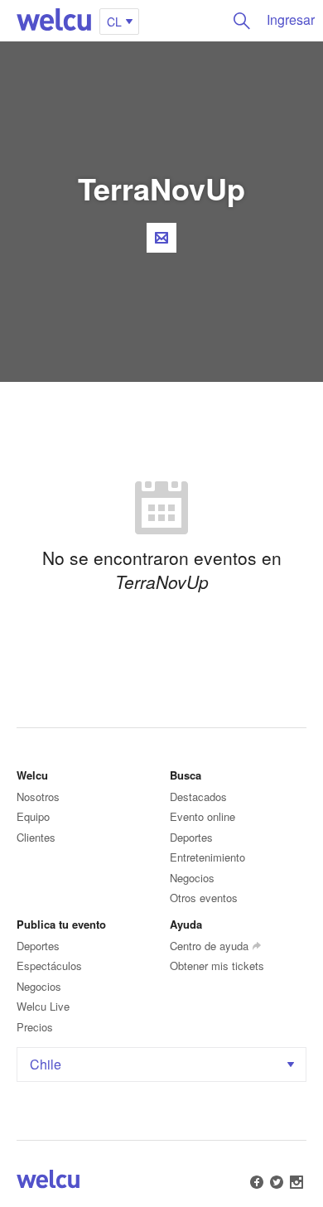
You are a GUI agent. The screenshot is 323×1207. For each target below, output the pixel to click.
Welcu (54, 20)
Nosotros (38, 796)
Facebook (257, 1182)
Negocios (192, 878)
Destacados (198, 796)
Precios (35, 1027)
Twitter (277, 1182)
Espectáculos (49, 965)
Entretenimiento (207, 857)
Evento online (202, 816)
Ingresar (291, 19)
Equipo (33, 816)
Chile (45, 1064)
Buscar (241, 20)
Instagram (296, 1182)
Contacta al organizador (161, 238)
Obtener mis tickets (217, 965)
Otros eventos (204, 897)
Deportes (191, 837)
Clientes (36, 837)
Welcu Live (43, 1006)
